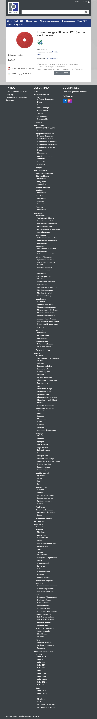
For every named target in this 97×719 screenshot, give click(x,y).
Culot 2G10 (41, 656)
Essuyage (39, 433)
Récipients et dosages (44, 510)
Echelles (39, 131)
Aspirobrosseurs (43, 232)
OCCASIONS (39, 522)
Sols (38, 569)
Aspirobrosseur (43, 335)
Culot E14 (41, 665)
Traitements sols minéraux (47, 611)
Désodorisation (42, 547)
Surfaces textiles (43, 572)
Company (9, 94)
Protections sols (43, 563)
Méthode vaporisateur (45, 645)
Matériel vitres (41, 487)
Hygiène (39, 97)
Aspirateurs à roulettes (46, 221)
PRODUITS (38, 524)
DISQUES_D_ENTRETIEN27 (22, 74)
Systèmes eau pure (44, 501)
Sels (38, 484)
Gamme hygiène (43, 372)
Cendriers (41, 159)
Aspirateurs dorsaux (45, 226)
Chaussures (41, 419)
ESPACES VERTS (40, 171)
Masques (40, 427)
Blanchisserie (42, 279)
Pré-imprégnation (44, 464)
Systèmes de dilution (44, 518)
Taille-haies (40, 196)
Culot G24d (41, 673)
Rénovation (41, 648)
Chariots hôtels (43, 394)
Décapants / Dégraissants (47, 557)
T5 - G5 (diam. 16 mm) (46, 705)
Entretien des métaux (45, 620)
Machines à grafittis (44, 293)
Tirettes (40, 504)
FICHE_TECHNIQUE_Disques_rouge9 (26, 68)
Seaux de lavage (43, 467)
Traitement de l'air (44, 347)
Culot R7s (41, 685)
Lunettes (40, 424)
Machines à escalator (45, 290)
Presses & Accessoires (45, 405)
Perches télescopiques (45, 495)
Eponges (40, 441)
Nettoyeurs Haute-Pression (46, 319)
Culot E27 (41, 668)
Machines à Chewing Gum (47, 287)
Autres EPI (41, 413)
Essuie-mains (42, 105)
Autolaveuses (41, 235)
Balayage (40, 363)
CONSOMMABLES (41, 94)
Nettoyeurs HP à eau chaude (48, 321)
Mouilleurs (41, 492)
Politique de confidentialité (16, 97)
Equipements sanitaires (45, 134)
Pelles (39, 478)
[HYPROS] (13, 8)
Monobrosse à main (45, 304)
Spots (38, 688)
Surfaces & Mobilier (43, 614)
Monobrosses (31, 21)
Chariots (39, 386)
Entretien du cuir (43, 625)
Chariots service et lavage (47, 397)
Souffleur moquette (44, 267)
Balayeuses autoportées (46, 254)
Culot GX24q (42, 682)
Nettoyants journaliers (45, 591)
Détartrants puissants (45, 589)
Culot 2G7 (41, 662)
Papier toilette (42, 110)
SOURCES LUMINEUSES (43, 652)
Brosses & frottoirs (44, 369)
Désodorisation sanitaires (47, 586)
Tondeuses (40, 201)
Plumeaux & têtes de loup (47, 380)
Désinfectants (42, 538)
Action (36, 92)
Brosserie (39, 356)
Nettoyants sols (43, 603)
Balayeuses (40, 246)
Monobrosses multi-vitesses (47, 310)
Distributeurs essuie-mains (47, 144)
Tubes (38, 697)
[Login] (89, 2)
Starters (40, 702)
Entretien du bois (44, 623)
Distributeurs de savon (46, 139)
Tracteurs (39, 207)
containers (41, 161)
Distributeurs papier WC (46, 147)
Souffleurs (39, 190)
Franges (40, 453)
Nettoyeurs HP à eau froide (47, 324)
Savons (40, 113)
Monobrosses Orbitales (46, 313)
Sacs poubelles (41, 117)
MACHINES (18, 21)
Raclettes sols (42, 383)
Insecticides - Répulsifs (44, 581)
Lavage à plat (42, 456)
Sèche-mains (42, 153)
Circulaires (41, 699)
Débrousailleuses (42, 176)
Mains (39, 540)
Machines (40, 532)
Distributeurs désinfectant (47, 142)
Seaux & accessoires (45, 498)
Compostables (42, 119)
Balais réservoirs (43, 450)
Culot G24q (41, 676)
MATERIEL (38, 353)
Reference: (41, 58)
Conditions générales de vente (75, 92)
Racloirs (40, 481)
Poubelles (41, 164)
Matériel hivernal (42, 473)
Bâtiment (39, 530)
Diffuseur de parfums (45, 99)
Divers (39, 102)
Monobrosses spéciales (46, 316)
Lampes (39, 654)
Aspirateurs (40, 216)
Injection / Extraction (44, 257)
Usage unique (42, 444)
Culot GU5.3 (42, 693)
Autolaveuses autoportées (47, 238)
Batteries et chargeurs (44, 173)
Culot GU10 (41, 690)
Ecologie (39, 552)
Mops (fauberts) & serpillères (48, 461)
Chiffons (40, 439)
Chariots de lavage (44, 389)
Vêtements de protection (46, 430)
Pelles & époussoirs (44, 377)
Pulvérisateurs (41, 507)
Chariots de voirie (44, 391)
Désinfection (42, 284)
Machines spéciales (43, 276)
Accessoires (41, 178)
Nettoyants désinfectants (46, 543)
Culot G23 (41, 671)
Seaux (39, 515)
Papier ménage (43, 108)
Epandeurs (41, 475)
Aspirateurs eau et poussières (48, 229)
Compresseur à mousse (46, 282)
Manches (40, 374)
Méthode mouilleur (44, 642)
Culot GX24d (42, 679)
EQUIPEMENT (39, 125)
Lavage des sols (42, 448)
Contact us (10, 100)
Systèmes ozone (42, 341)
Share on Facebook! (17, 55)
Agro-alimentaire (43, 631)
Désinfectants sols (44, 600)
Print (13, 60)
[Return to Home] (8, 21)
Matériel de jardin (43, 187)
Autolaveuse (42, 338)
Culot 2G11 (41, 659)
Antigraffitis (40, 527)
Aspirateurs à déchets (45, 218)
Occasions (40, 327)
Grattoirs (40, 490)
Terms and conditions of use (16, 92)
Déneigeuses (41, 182)
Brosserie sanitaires (44, 366)
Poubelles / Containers (44, 156)
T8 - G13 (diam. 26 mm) (46, 707)
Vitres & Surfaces (43, 577)
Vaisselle (39, 122)
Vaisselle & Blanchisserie (45, 629)
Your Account (81, 2)
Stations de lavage (44, 296)
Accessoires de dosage (46, 512)
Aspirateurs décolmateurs (47, 224)
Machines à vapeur (43, 271)
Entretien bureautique (45, 617)
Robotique (40, 330)
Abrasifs (40, 436)
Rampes (39, 167)
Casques (40, 416)
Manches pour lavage (45, 458)
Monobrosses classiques (49, 21)
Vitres (38, 640)
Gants (39, 422)
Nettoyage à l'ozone (45, 344)
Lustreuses (41, 301)
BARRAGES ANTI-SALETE (45, 128)
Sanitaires (41, 566)
